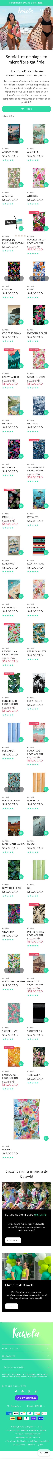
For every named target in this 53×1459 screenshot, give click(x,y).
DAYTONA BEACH (37, 333)
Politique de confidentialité (28, 1437)
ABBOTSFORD (10, 152)
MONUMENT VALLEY (13, 844)
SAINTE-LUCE (9, 1031)
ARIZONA (7, 196)
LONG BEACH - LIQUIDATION (10, 702)
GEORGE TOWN (36, 377)
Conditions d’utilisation (17, 1441)
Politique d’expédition (39, 1441)
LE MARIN (32, 607)
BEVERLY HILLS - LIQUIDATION (36, 241)
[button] (41, 10)
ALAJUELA (32, 152)
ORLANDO (8, 931)
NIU (29, 888)
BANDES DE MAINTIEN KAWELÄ (13, 241)
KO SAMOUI (8, 563)
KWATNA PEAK (35, 563)
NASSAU (31, 844)
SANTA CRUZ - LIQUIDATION (10, 1076)
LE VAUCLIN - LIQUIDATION (10, 653)
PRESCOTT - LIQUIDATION (35, 983)
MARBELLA (33, 800)
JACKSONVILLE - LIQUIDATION (36, 469)
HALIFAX (32, 423)
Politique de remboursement (28, 1434)
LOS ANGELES (34, 701)
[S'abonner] (49, 1367)
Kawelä (21, 1427)
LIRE (12, 1306)
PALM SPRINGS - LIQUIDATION (36, 933)
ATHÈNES (32, 196)
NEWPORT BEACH (12, 888)
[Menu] (4, 10)
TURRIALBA (33, 1075)
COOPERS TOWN (11, 333)
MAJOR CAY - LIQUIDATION (35, 752)
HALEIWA (7, 423)
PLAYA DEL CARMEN (13, 981)
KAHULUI (7, 517)
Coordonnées (19, 1445)
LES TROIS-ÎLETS (36, 651)
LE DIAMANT (9, 607)
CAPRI (30, 289)
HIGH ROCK (8, 467)
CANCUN (7, 289)
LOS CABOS (8, 750)
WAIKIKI (6, 1149)
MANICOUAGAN (11, 800)
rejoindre (13, 1240)
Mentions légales (35, 1445)
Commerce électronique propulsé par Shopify (26, 1430)
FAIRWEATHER (10, 377)
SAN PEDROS (34, 1031)
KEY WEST (33, 517)
